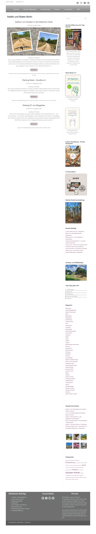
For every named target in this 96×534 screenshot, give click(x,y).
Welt (78, 9)
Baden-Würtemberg (70, 312)
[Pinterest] (88, 3)
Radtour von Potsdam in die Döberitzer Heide (34, 22)
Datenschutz (20, 522)
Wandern (81, 477)
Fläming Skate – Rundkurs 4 (34, 80)
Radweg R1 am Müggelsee (34, 105)
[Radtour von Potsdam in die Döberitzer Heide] (34, 41)
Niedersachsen (69, 350)
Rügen (67, 373)
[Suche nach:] (76, 18)
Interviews (68, 335)
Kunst (84, 465)
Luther (70, 467)
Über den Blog (9, 1)
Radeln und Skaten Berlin (47, 73)
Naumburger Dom (68, 469)
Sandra (67, 409)
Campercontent (69, 321)
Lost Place (67, 467)
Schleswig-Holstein (70, 378)
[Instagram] (81, 3)
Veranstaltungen (45, 9)
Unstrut (73, 477)
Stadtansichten (69, 380)
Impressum (28, 522)
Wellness (67, 392)
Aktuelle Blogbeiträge (29, 9)
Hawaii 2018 (68, 333)
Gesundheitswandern (70, 331)
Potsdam (57, 9)
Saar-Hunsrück (80, 469)
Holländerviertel (76, 465)
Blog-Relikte (68, 316)
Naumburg (81, 467)
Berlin (29, 73)
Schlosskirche (67, 475)
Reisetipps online (69, 363)
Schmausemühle (73, 475)
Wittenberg (73, 479)
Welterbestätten (68, 479)
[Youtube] (84, 3)
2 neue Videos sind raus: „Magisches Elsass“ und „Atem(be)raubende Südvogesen (74, 233)
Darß (66, 323)
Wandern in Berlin (46, 127)
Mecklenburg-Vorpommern (72, 344)
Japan (67, 338)
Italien (67, 337)
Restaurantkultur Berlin (71, 365)
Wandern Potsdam (70, 390)
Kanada (67, 340)
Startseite (16, 9)
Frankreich (68, 327)
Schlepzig (81, 473)
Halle (66, 465)
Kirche (80, 465)
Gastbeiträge (68, 329)
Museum (67, 346)
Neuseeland (68, 348)
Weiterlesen (34, 69)
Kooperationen (19, 1)
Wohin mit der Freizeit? (51, 100)
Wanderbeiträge (69, 386)
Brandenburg (34, 73)
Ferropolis (82, 462)
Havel (69, 465)
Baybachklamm (68, 460)
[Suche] (85, 18)
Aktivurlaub (15, 73)
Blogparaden (68, 318)
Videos (67, 384)
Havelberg (71, 465)
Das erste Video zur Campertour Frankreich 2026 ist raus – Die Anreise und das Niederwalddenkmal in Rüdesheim (76, 250)
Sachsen (67, 375)
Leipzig (67, 342)
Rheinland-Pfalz (69, 367)
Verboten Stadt (76, 477)
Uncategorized (69, 382)
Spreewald (81, 475)
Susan (67, 420)
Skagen (78, 475)
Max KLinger (74, 467)
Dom (75, 462)
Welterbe (84, 477)
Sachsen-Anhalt (69, 376)
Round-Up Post (69, 371)
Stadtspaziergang (68, 477)
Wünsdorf (76, 479)
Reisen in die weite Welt (71, 361)
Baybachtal (73, 460)
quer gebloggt (68, 357)
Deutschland (68, 9)
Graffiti (85, 462)
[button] (10, 2)
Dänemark (78, 462)
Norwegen (68, 352)
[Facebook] (77, 3)
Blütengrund (77, 460)
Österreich (68, 354)
